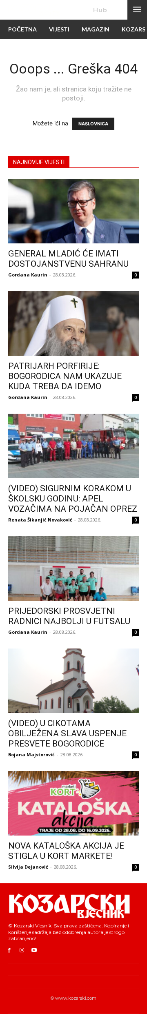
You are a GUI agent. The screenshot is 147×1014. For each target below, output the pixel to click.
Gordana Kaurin (27, 275)
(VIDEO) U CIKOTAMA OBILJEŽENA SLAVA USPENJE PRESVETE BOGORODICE (67, 733)
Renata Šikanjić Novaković (40, 520)
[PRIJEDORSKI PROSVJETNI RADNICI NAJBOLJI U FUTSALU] (73, 568)
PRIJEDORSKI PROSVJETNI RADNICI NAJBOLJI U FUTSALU (69, 616)
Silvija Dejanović (28, 867)
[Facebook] (9, 950)
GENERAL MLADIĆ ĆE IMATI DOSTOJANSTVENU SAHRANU (68, 259)
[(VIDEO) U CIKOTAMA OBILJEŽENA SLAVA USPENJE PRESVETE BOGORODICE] (73, 681)
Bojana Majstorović (31, 754)
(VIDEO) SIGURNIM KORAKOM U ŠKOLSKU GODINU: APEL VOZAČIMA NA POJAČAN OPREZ (72, 499)
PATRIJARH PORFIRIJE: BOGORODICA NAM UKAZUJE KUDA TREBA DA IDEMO (65, 376)
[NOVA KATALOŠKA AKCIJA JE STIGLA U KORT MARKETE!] (73, 803)
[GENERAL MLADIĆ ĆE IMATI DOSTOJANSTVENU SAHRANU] (73, 211)
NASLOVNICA (93, 124)
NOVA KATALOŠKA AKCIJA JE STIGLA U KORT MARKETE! (66, 851)
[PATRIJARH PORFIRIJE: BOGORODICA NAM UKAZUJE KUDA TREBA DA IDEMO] (73, 323)
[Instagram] (22, 950)
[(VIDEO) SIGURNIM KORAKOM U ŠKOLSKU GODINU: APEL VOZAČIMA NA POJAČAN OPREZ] (73, 446)
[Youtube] (34, 950)
